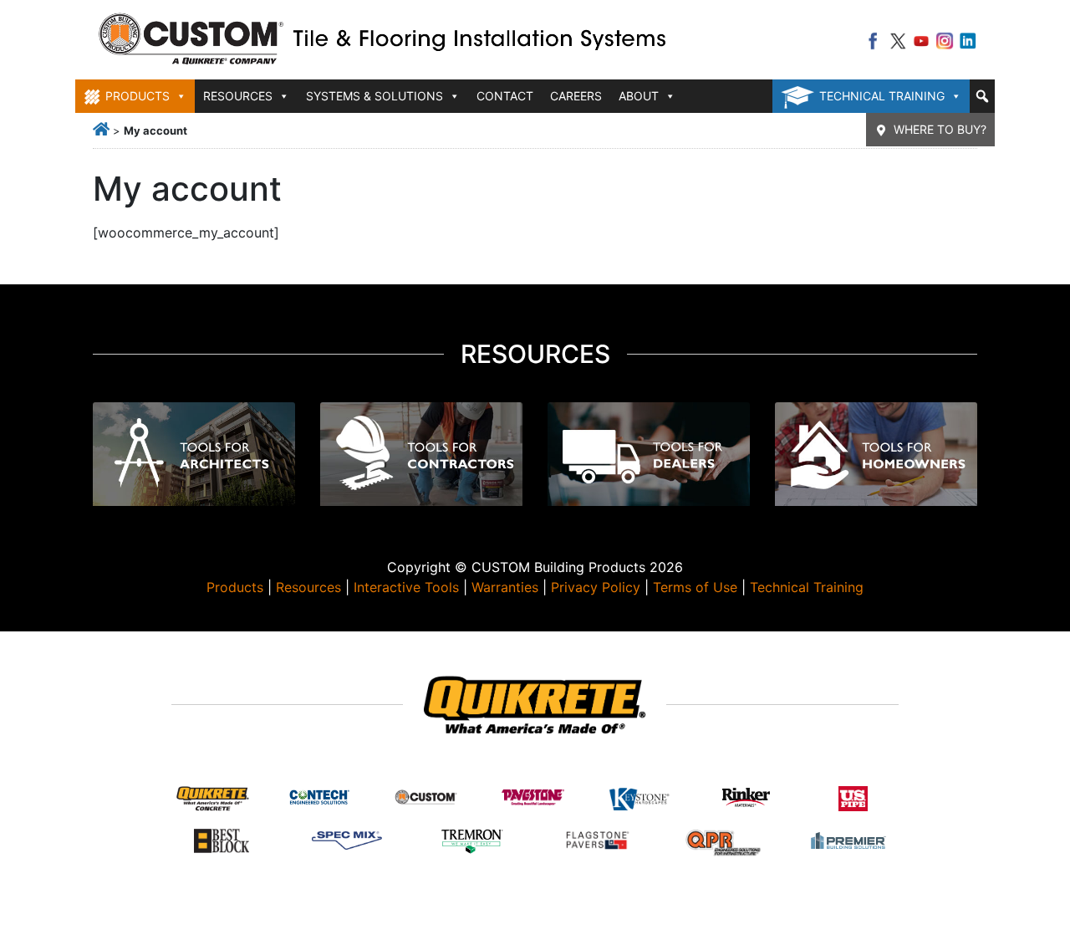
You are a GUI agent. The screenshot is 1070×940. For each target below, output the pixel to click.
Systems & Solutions (374, 96)
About (639, 96)
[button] (982, 96)
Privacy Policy (595, 587)
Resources (308, 587)
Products (234, 587)
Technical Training (882, 96)
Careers (576, 96)
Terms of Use (695, 587)
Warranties (504, 587)
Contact (504, 96)
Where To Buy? (940, 129)
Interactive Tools (406, 587)
